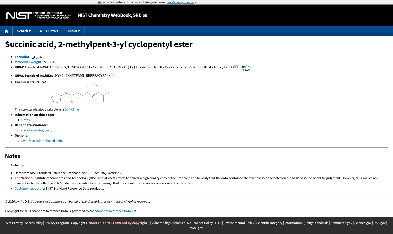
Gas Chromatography (36, 130)
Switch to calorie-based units (42, 140)
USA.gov (380, 222)
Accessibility (34, 222)
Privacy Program (57, 222)
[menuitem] (6, 31)
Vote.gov (196, 228)
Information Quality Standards (306, 222)
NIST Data (48, 30)
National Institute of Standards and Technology (39, 15)
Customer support (28, 188)
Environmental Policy (239, 222)
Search (22, 30)
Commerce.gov (341, 222)
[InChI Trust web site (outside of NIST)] (246, 70)
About (72, 30)
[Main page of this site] (6, 31)
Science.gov (363, 222)
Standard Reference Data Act (115, 211)
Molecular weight (28, 62)
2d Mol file (72, 109)
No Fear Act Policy (200, 222)
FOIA (218, 222)
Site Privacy (14, 222)
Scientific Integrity (269, 222)
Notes (25, 120)
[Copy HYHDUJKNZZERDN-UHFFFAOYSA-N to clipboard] (113, 76)
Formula (21, 56)
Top (21, 165)
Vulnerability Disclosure (168, 222)
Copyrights (79, 222)
